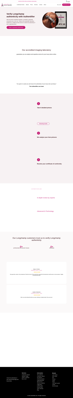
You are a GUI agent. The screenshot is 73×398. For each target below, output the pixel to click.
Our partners (39, 377)
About (45, 4)
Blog (38, 390)
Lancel (53, 380)
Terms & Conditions (41, 383)
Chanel (53, 384)
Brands (27, 4)
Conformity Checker (20, 4)
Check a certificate (25, 377)
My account (24, 378)
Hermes (53, 379)
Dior (53, 377)
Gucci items (54, 376)
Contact (40, 4)
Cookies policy (40, 385)
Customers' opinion (41, 376)
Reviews (36, 4)
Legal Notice (39, 384)
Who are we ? (40, 381)
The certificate (40, 374)
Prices (31, 4)
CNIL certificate (40, 388)
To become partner (40, 378)
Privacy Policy (40, 387)
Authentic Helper (25, 376)
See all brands (55, 385)
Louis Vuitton (54, 374)
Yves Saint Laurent (56, 383)
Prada (53, 381)
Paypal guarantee (40, 380)
